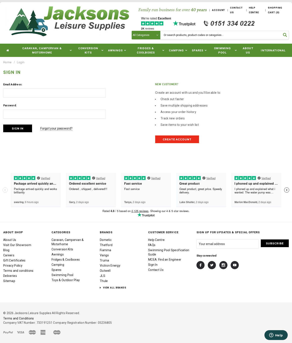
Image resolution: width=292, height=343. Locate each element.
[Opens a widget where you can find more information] (276, 335)
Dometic (106, 240)
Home (7, 62)
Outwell (105, 270)
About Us (248, 50)
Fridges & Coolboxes (66, 259)
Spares (57, 270)
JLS (102, 276)
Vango (104, 255)
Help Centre (156, 240)
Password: (9, 105)
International (273, 50)
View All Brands (114, 287)
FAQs (151, 245)
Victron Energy (110, 265)
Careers (8, 255)
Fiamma (105, 250)
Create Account (177, 139)
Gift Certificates (14, 260)
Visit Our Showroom (17, 245)
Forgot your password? (56, 128)
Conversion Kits (62, 249)
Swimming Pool (63, 275)
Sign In (153, 264)
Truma (104, 260)
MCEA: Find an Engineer (164, 259)
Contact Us (156, 270)
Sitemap (9, 281)
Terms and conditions (18, 270)
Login (20, 62)
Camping (58, 264)
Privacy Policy (12, 265)
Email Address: (12, 84)
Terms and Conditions (18, 318)
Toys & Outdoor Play (66, 280)
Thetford (106, 245)
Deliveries (10, 276)
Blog (6, 250)
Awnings (58, 254)
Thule (104, 281)
